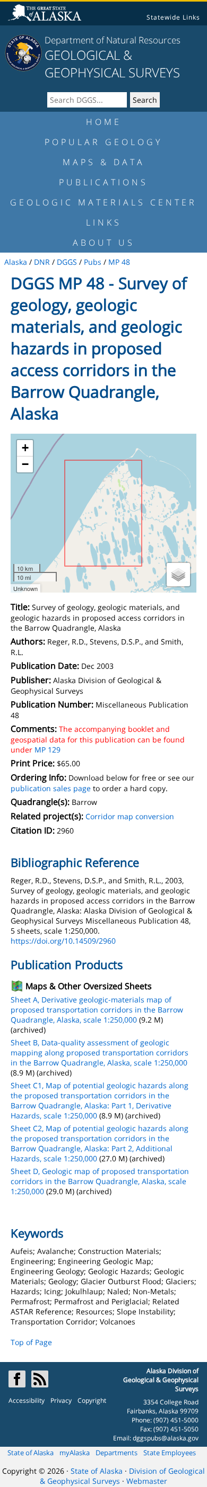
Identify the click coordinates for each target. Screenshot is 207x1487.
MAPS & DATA (104, 162)
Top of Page (31, 1342)
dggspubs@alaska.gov (166, 1438)
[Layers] (178, 574)
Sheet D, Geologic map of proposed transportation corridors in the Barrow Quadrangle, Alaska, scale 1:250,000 (100, 1181)
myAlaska (74, 1452)
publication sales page (51, 788)
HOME (104, 122)
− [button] (25, 464)
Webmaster (146, 1481)
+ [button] (25, 447)
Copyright (91, 1400)
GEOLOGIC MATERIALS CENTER (103, 202)
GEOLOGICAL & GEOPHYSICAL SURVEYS (112, 63)
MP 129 (47, 750)
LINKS (104, 222)
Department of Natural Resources (112, 40)
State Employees (169, 1452)
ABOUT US (104, 242)
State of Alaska (30, 1452)
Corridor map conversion (129, 816)
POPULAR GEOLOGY (103, 142)
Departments (116, 1452)
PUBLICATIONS (103, 182)
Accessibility (26, 1400)
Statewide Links (173, 17)
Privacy (61, 1400)
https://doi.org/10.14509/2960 (63, 941)
